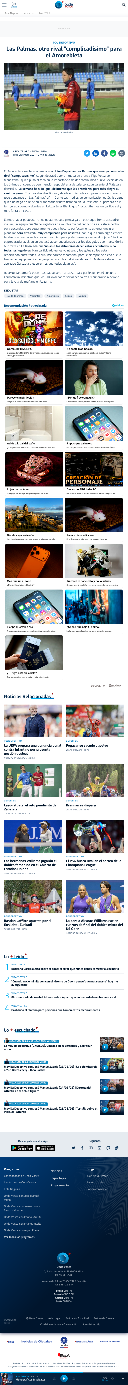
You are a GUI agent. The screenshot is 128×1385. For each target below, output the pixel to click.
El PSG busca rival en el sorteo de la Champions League (93, 863)
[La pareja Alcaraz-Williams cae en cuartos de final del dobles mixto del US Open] (95, 896)
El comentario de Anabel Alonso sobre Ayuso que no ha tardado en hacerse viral (63, 997)
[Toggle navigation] (4, 5)
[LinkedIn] (95, 153)
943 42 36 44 (66, 1284)
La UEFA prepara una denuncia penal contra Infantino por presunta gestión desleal (32, 749)
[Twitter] (87, 153)
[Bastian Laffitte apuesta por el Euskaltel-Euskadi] (33, 896)
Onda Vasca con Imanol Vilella (22, 1223)
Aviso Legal (54, 1318)
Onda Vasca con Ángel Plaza (21, 1230)
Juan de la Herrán (97, 1176)
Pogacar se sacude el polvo (87, 745)
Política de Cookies (104, 1318)
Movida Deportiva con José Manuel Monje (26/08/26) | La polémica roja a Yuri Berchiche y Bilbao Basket (50, 1068)
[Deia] (11, 1341)
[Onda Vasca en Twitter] (73, 1148)
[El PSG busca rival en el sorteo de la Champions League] (95, 836)
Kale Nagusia (12, 1189)
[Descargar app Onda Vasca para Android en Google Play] (22, 1148)
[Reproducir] (105, 1047)
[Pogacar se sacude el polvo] (95, 721)
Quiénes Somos (34, 1318)
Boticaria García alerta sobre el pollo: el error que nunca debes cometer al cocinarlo (65, 969)
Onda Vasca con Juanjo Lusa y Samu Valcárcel (22, 1208)
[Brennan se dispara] (95, 780)
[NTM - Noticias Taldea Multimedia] (64, 1342)
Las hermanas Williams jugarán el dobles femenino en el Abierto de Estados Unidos (30, 865)
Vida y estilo (19, 964)
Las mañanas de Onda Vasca (21, 1176)
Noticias (56, 1171)
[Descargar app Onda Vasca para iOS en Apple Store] (45, 1148)
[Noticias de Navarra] (110, 1341)
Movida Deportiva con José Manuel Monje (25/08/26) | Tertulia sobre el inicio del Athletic (50, 1110)
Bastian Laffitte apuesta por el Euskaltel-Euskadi (27, 923)
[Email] (121, 153)
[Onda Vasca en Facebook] (82, 1148)
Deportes (72, 740)
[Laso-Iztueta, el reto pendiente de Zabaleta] (33, 780)
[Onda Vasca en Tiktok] (116, 1147)
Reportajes (58, 1178)
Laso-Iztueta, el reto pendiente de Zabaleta (30, 807)
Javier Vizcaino (96, 1182)
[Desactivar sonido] (113, 1378)
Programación (60, 1185)
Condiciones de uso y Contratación (58, 1324)
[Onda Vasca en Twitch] (108, 1148)
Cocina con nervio (97, 1189)
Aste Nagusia (11, 13)
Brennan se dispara (81, 805)
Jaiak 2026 (44, 13)
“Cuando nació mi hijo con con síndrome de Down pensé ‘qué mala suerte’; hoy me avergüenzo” (64, 983)
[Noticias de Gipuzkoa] (36, 1341)
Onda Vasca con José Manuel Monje (21, 1198)
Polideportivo (13, 740)
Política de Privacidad (77, 1318)
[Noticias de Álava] (84, 1341)
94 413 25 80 (66, 1275)
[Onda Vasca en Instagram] (99, 1148)
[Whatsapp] (113, 153)
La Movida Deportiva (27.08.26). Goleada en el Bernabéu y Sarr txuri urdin (48, 1047)
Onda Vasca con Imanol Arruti (22, 1217)
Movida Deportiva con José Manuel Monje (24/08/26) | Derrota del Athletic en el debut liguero (47, 1089)
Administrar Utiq (91, 1324)
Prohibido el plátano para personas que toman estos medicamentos (55, 1010)
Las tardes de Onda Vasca (20, 1182)
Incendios (29, 13)
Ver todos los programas (19, 1237)
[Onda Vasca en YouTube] (90, 1148)
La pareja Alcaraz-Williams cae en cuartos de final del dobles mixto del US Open (94, 925)
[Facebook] (104, 153)
